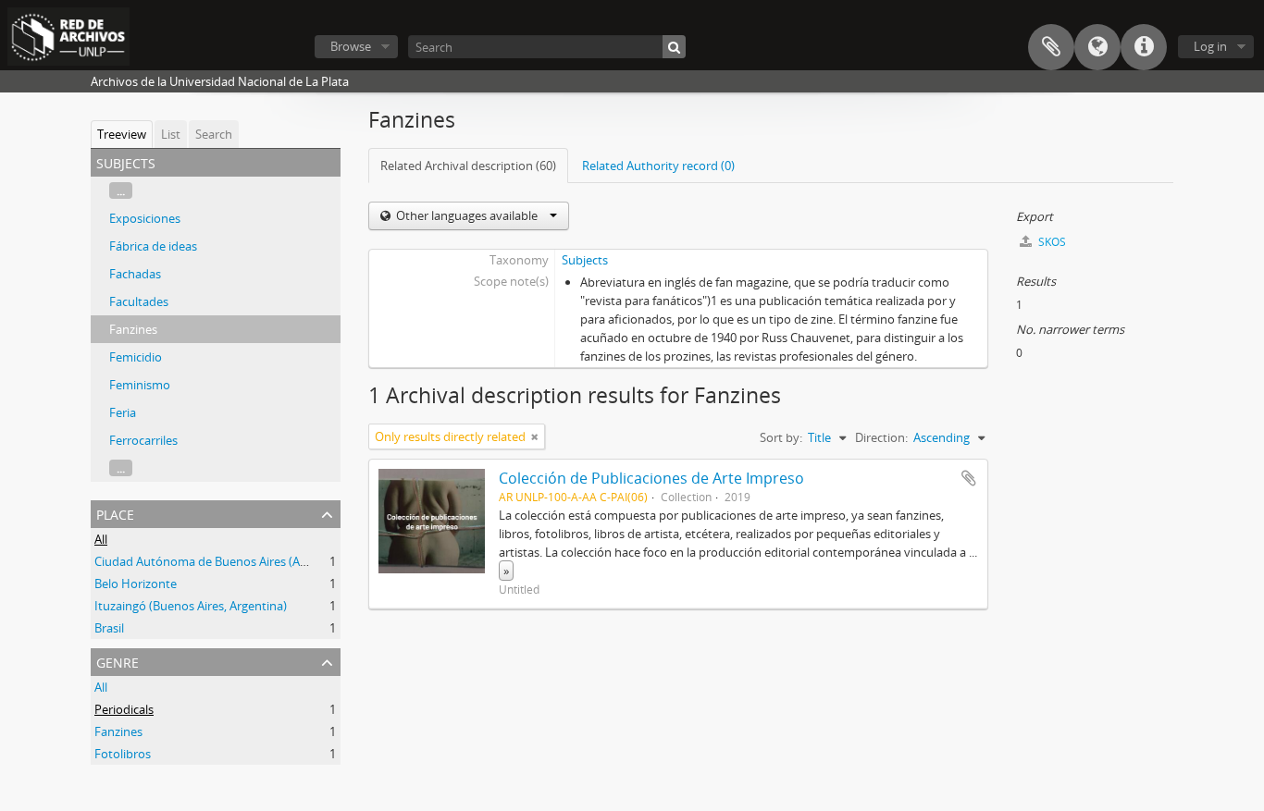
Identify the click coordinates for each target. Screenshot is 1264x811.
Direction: (881, 437)
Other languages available (466, 215)
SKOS (1050, 242)
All (100, 539)
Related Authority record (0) (658, 165)
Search (213, 134)
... (121, 190)
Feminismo (139, 384)
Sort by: (781, 437)
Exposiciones (144, 218)
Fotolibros (122, 753)
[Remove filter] (535, 436)
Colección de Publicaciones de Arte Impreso (651, 478)
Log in (1210, 46)
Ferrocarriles (143, 440)
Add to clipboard (969, 478)
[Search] (674, 46)
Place (115, 512)
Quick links (1144, 47)
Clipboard (1051, 47)
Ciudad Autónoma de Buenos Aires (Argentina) (222, 561)
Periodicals (124, 709)
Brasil (109, 628)
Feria (122, 412)
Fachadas (135, 273)
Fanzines (133, 329)
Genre (117, 660)
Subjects (585, 260)
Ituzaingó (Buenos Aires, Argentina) (190, 605)
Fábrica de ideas (153, 246)
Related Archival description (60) (468, 165)
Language (1097, 47)
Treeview (121, 134)
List (170, 134)
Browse (350, 46)
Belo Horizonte (135, 583)
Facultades (138, 301)
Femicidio (135, 357)
